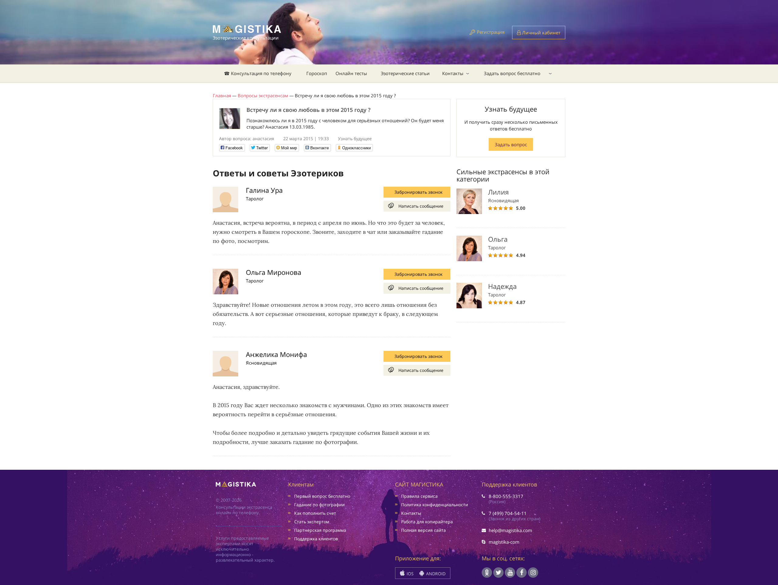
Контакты (452, 73)
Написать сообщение (420, 206)
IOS (409, 573)
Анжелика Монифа (276, 354)
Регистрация (490, 32)
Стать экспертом (311, 521)
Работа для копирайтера (427, 521)
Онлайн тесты (351, 73)
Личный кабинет (540, 32)
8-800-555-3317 (506, 496)
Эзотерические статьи (405, 73)
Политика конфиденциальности (434, 504)
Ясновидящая (261, 363)
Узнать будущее (355, 138)
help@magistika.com (510, 530)
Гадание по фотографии (319, 504)
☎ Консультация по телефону (257, 73)
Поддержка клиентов (316, 539)
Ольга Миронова (273, 272)
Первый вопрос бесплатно (322, 496)
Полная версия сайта (423, 530)
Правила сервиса (419, 496)
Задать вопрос (511, 144)
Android (435, 573)
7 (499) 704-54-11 (508, 513)
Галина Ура (264, 190)
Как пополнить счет (315, 513)
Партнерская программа (320, 530)
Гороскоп (316, 73)
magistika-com (504, 542)
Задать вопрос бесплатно (512, 73)
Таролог (254, 199)
